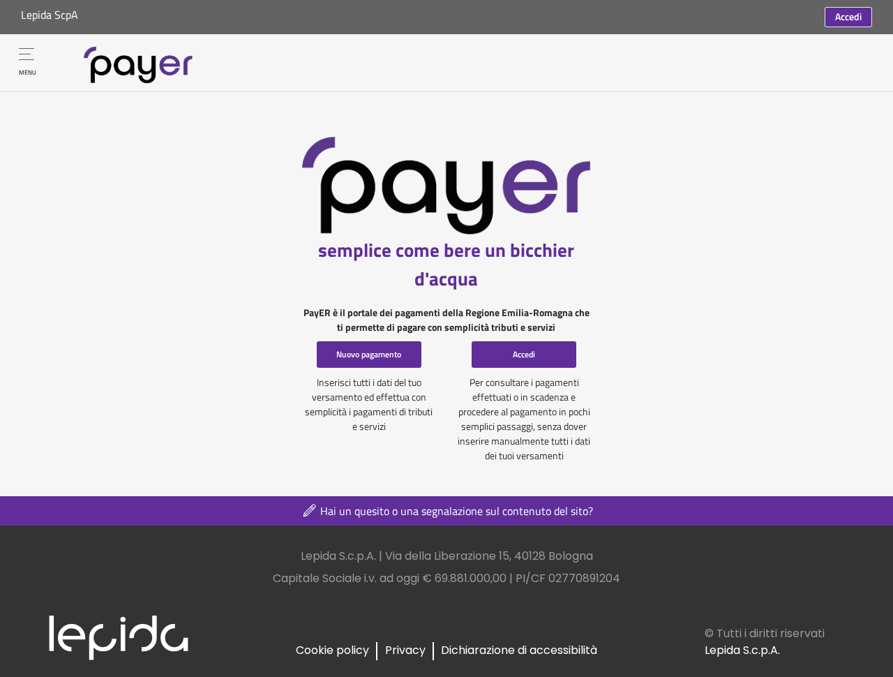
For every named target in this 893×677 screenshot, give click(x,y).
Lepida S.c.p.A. (742, 650)
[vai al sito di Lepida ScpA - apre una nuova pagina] (118, 637)
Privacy (405, 650)
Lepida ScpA (49, 14)
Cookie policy (332, 650)
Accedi (848, 16)
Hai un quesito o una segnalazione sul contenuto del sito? (455, 511)
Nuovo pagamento (368, 354)
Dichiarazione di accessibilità (519, 650)
